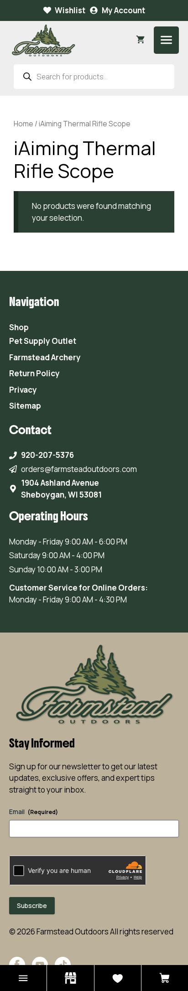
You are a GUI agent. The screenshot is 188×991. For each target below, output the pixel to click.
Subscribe (32, 905)
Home (23, 124)
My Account (123, 10)
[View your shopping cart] (140, 40)
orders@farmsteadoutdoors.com (79, 469)
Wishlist (70, 10)
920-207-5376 (47, 455)
